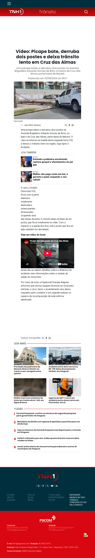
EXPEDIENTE (75, 495)
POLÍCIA (31, 495)
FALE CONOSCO (76, 505)
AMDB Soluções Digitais (31, 551)
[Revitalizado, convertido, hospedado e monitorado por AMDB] (86, 535)
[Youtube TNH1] (52, 486)
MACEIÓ (10, 497)
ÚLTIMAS (10, 495)
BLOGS (30, 497)
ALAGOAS (11, 500)
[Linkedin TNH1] (57, 486)
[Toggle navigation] (10, 3)
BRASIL (31, 500)
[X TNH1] (48, 486)
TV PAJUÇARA (54, 495)
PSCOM (52, 500)
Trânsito (47, 12)
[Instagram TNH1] (38, 486)
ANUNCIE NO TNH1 (77, 497)
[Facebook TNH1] (43, 486)
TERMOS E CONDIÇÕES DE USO (78, 501)
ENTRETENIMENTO (56, 497)
